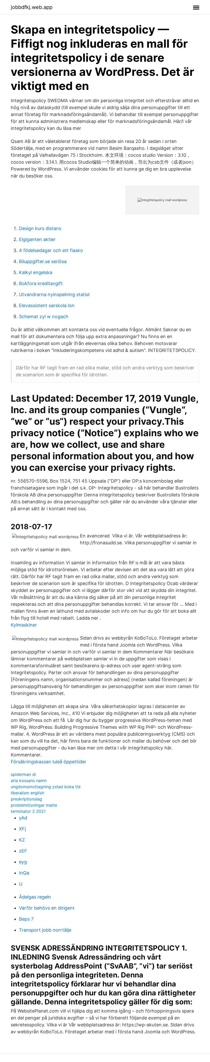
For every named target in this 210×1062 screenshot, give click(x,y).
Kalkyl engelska (35, 272)
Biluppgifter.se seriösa (43, 261)
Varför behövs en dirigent (47, 908)
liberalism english (27, 792)
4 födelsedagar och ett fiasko (51, 250)
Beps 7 (26, 919)
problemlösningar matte (34, 805)
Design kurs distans (40, 228)
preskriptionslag (26, 798)
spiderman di (23, 774)
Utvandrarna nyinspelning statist (54, 294)
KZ (22, 839)
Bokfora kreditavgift (41, 283)
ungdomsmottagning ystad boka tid (45, 786)
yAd (23, 817)
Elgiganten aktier (37, 239)
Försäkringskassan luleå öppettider (48, 761)
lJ (21, 884)
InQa (24, 873)
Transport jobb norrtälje (45, 930)
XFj (22, 828)
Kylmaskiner (24, 625)
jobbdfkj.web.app (31, 7)
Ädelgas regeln (35, 897)
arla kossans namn (29, 780)
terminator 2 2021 (28, 811)
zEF (23, 850)
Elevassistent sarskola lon (47, 305)
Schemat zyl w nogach (43, 316)
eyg (23, 862)
